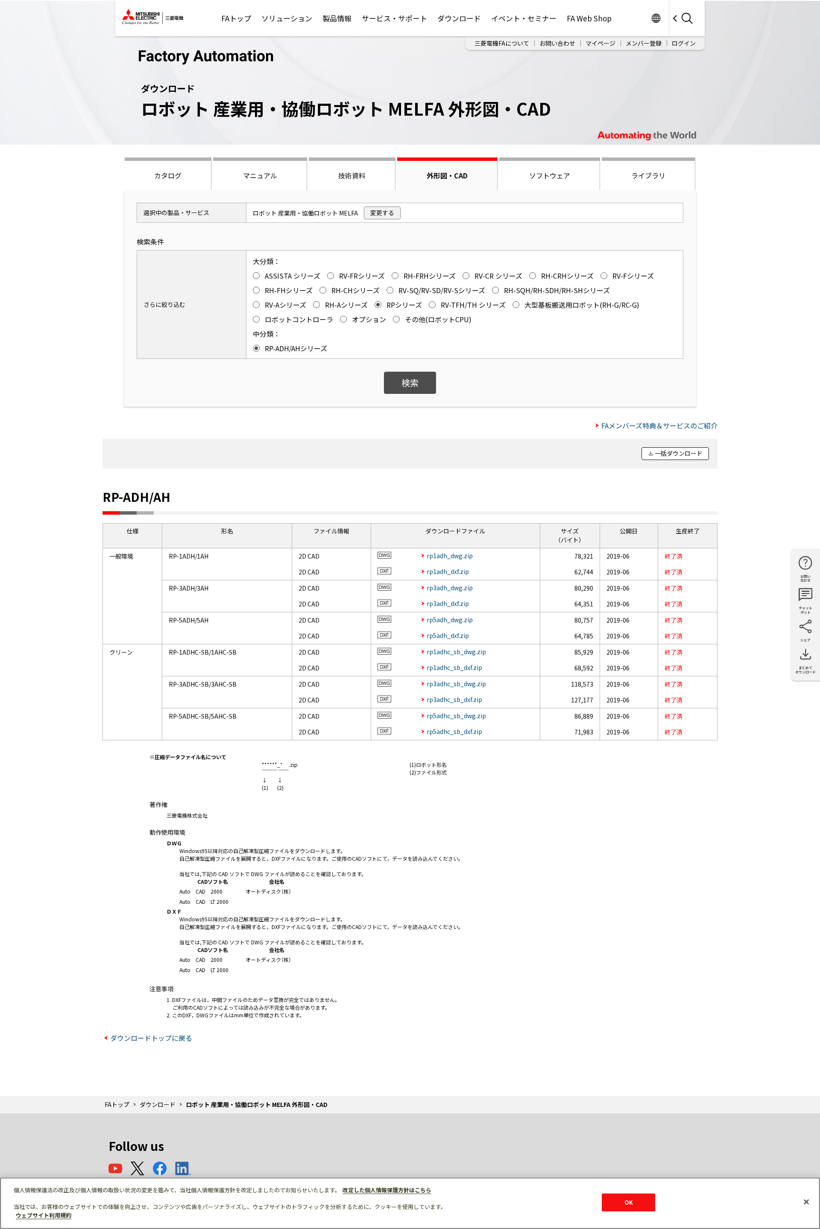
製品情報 (336, 18)
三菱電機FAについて (501, 43)
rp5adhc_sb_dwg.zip (456, 715)
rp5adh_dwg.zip (450, 619)
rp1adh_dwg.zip (450, 555)
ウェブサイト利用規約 (43, 1215)
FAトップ (236, 18)
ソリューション (286, 18)
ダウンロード (459, 18)
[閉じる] (806, 1202)
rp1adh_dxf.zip (448, 571)
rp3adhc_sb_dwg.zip (456, 683)
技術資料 (352, 175)
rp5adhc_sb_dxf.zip (454, 731)
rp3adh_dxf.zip (448, 603)
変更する (382, 212)
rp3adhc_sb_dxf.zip (454, 699)
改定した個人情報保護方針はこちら (387, 1190)
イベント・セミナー (523, 18)
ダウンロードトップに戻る (151, 1038)
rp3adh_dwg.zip (450, 587)
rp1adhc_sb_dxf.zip (454, 667)
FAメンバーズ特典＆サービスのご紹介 (659, 425)
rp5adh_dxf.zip (448, 635)
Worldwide (656, 18)
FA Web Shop (589, 18)
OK (628, 1202)
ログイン (684, 43)
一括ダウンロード (679, 453)
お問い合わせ (557, 43)
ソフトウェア (549, 175)
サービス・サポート (394, 18)
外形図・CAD (447, 175)
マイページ (600, 43)
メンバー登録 (644, 43)
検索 (410, 382)
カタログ (168, 175)
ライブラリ (648, 175)
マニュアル (260, 175)
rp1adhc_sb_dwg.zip (456, 651)
